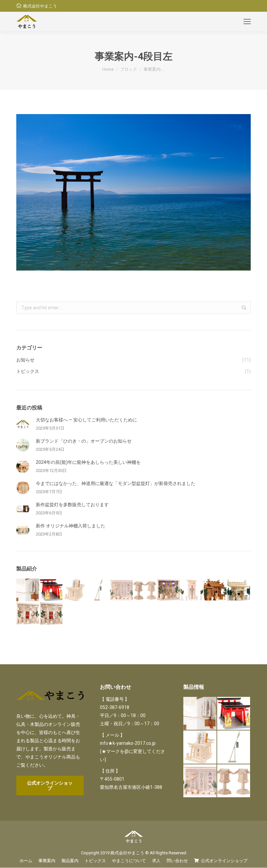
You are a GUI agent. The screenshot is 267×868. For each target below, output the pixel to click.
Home (108, 69)
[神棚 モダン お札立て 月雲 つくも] (28, 590)
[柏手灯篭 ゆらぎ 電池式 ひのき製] (145, 590)
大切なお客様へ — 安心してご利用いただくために (86, 419)
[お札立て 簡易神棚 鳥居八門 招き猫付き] (75, 590)
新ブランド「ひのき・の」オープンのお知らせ (84, 441)
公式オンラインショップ (50, 785)
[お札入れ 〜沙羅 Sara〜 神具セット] (192, 590)
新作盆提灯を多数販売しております (72, 504)
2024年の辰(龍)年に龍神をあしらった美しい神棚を (88, 462)
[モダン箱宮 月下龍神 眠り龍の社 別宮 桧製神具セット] (51, 613)
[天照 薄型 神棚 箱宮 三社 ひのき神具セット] (122, 590)
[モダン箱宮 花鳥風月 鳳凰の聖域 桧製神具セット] (28, 613)
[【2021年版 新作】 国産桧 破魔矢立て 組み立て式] (98, 590)
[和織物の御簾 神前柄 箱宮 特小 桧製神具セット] (168, 590)
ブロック (128, 69)
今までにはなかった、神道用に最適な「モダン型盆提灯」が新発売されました (115, 483)
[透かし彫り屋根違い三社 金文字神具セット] (215, 590)
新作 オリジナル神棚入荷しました (70, 525)
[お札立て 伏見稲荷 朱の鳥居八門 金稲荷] (51, 590)
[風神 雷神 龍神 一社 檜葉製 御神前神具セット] (239, 590)
